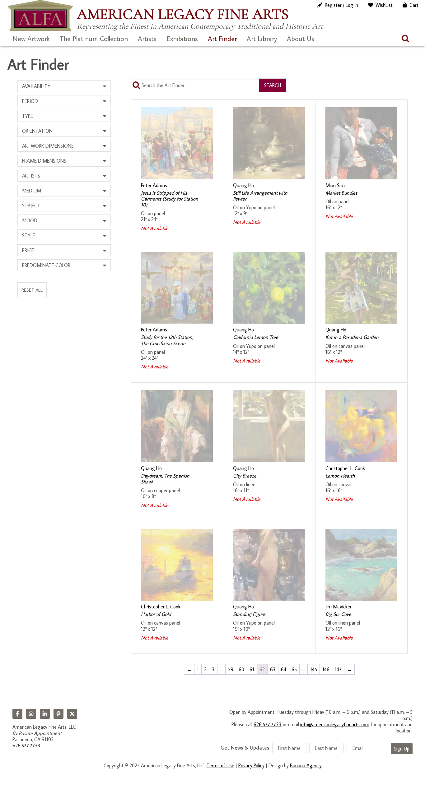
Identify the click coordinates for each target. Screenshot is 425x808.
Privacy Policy (251, 765)
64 (283, 669)
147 (338, 669)
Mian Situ (335, 185)
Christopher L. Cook (345, 468)
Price (28, 250)
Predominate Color (46, 265)
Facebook (17, 714)
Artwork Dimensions (48, 146)
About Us (300, 38)
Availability (36, 86)
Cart (413, 4)
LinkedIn (45, 714)
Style (28, 235)
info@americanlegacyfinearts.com (334, 724)
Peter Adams (154, 185)
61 (252, 669)
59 (230, 669)
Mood (29, 220)
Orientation (37, 131)
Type (27, 116)
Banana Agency (306, 765)
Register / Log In (341, 4)
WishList (384, 4)
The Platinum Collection (94, 38)
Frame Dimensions (44, 161)
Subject (31, 205)
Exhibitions (182, 38)
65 (294, 669)
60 (241, 669)
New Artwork (31, 38)
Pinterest (58, 714)
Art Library (262, 38)
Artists (147, 38)
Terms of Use (220, 765)
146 (325, 669)
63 (273, 669)
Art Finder (222, 38)
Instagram (31, 714)
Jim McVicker (338, 606)
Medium (31, 190)
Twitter (72, 714)
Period (30, 101)
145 (313, 669)
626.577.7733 (26, 745)
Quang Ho (243, 185)
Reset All (32, 290)
